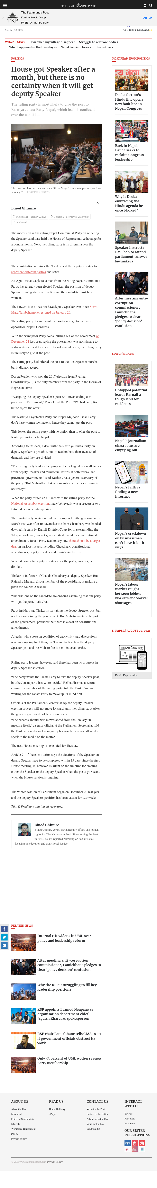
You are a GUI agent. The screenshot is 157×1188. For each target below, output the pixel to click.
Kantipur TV (142, 1149)
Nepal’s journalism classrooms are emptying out (130, 445)
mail (4, 945)
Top (149, 1156)
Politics (17, 58)
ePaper (52, 1114)
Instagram (129, 1123)
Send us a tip (93, 1129)
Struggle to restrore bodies (98, 42)
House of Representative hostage (74, 238)
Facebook (129, 1118)
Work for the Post (95, 1124)
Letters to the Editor (97, 1114)
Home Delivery (57, 1109)
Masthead (16, 1114)
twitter (4, 937)
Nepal (142, 1143)
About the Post (19, 1109)
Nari (127, 1149)
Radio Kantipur (135, 1149)
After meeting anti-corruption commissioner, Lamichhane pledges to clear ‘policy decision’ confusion (131, 312)
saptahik (135, 1143)
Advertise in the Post (98, 1119)
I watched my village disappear (53, 42)
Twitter (128, 1113)
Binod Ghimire (23, 208)
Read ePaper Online (126, 675)
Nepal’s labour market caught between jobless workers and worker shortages (131, 594)
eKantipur (127, 1143)
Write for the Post (96, 1109)
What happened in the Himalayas (33, 47)
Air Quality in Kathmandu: (137, 29)
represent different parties (28, 271)
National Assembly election (30, 503)
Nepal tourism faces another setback (87, 47)
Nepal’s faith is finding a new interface (127, 492)
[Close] (3, 17)
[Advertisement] (56, 892)
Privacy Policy (19, 1138)
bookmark (97, 202)
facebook (4, 929)
